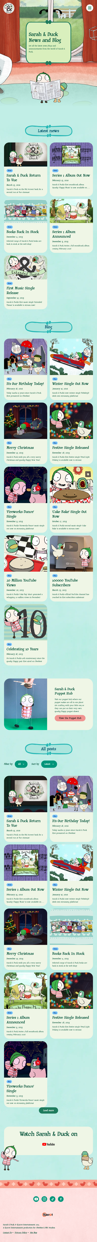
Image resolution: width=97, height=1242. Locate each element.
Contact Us (7, 1232)
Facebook (61, 1199)
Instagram (44, 1199)
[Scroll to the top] (90, 1235)
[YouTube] (48, 1144)
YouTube (36, 1199)
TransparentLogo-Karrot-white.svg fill (47, 1214)
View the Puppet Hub (70, 718)
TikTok (52, 1199)
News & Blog (9, 8)
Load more (48, 1110)
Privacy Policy (21, 1232)
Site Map (33, 1232)
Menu (89, 7)
